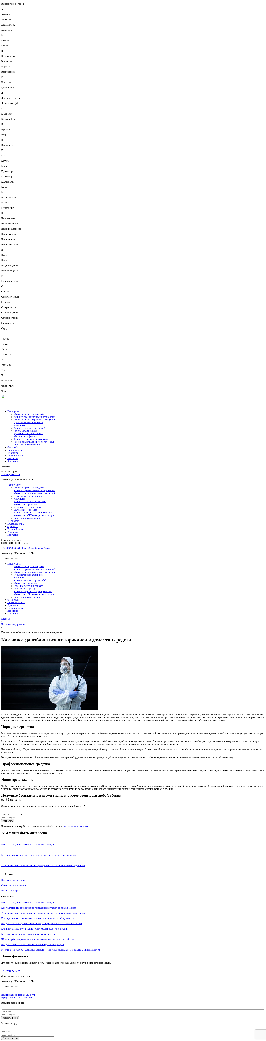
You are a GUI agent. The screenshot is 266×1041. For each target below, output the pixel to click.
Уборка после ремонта (25, 430)
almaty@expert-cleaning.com (35, 548)
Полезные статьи (16, 450)
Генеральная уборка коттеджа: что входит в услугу (27, 902)
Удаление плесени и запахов (28, 433)
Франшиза (12, 453)
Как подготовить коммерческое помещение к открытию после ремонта (38, 907)
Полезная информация (13, 624)
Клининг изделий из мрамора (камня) (33, 439)
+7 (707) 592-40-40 (10, 474)
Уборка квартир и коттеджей (29, 414)
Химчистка (19, 425)
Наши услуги (14, 411)
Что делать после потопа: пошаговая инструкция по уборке (32, 944)
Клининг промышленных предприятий (34, 417)
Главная (5, 618)
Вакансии (12, 458)
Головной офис (15, 455)
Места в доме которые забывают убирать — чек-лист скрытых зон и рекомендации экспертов (50, 949)
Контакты (12, 461)
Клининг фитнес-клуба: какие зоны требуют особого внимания (34, 928)
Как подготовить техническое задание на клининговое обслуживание (38, 918)
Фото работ (13, 447)
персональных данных (76, 826)
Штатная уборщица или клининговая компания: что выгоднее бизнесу (38, 939)
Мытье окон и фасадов (25, 436)
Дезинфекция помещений (27, 444)
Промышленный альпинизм (28, 422)
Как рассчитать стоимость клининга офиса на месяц (28, 934)
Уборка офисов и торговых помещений (34, 419)
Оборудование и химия (13, 885)
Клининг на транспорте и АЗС (30, 428)
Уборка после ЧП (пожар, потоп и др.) (34, 441)
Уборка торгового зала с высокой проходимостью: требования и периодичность (43, 913)
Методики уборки (10, 890)
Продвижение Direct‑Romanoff (17, 997)
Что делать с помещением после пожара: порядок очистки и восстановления (41, 923)
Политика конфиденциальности (18, 994)
